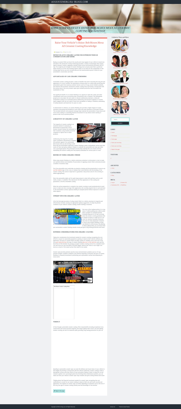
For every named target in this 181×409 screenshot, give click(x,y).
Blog (61, 52)
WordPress (123, 185)
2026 (113, 168)
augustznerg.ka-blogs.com (69, 2)
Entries (124, 182)
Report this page (59, 391)
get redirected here (61, 242)
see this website (57, 170)
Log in (113, 132)
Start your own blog (116, 142)
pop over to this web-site (89, 242)
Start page (114, 139)
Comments (115, 185)
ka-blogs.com (62, 406)
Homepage (114, 135)
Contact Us (112, 406)
